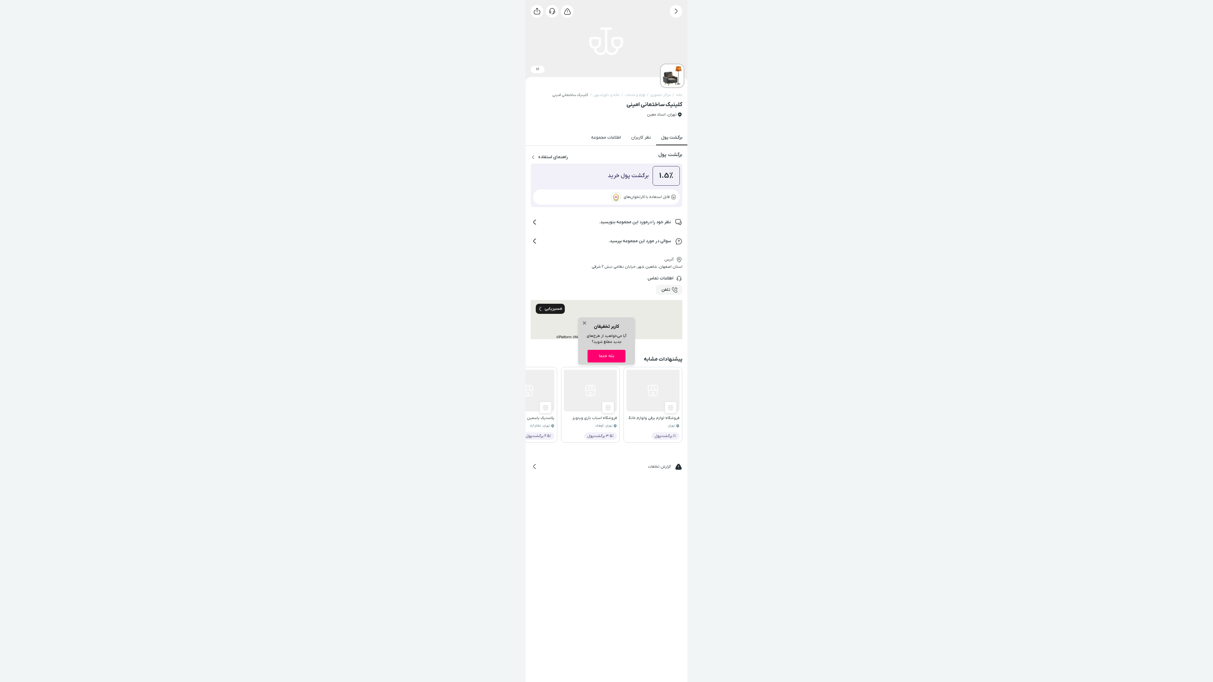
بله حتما (606, 356)
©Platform (563, 336)
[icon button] (676, 11)
